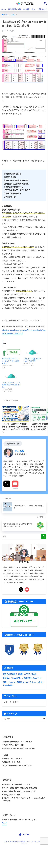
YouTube (15, 488)
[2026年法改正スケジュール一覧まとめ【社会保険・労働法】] (11, 352)
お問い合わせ (42, 9)
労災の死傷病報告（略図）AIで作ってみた (20, 674)
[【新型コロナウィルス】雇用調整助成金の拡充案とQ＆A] (11, 376)
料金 (33, 9)
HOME (25, 834)
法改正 (15, 400)
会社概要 (26, 9)
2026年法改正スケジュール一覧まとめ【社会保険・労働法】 (11, 361)
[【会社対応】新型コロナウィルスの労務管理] (32, 352)
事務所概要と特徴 (14, 9)
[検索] (43, 536)
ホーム (3, 9)
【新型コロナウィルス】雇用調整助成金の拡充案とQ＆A (11, 385)
